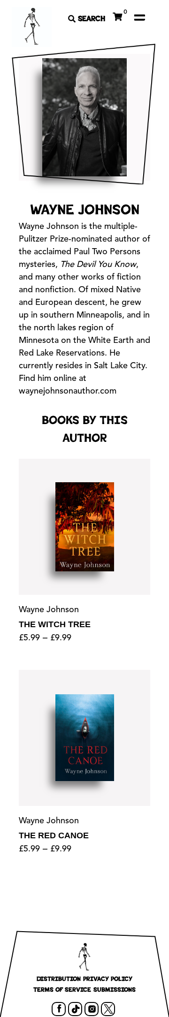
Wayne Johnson (49, 610)
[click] (139, 17)
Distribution (59, 978)
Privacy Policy (107, 978)
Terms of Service (62, 989)
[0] (117, 15)
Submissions (114, 989)
